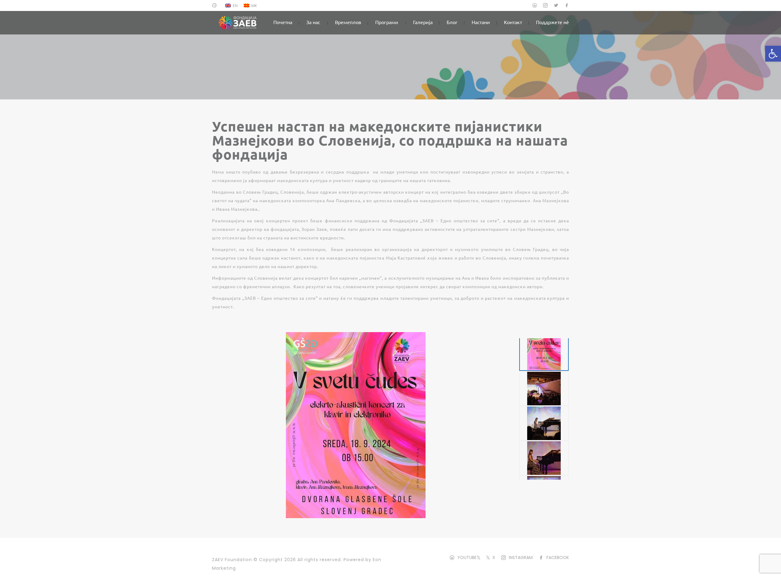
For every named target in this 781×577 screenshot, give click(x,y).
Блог (452, 22)
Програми (386, 22)
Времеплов (348, 22)
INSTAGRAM (521, 557)
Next (365, 515)
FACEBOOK (557, 557)
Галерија (423, 22)
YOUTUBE (467, 557)
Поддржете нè (552, 22)
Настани (481, 22)
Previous (365, 335)
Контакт (513, 22)
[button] (773, 54)
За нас (313, 22)
